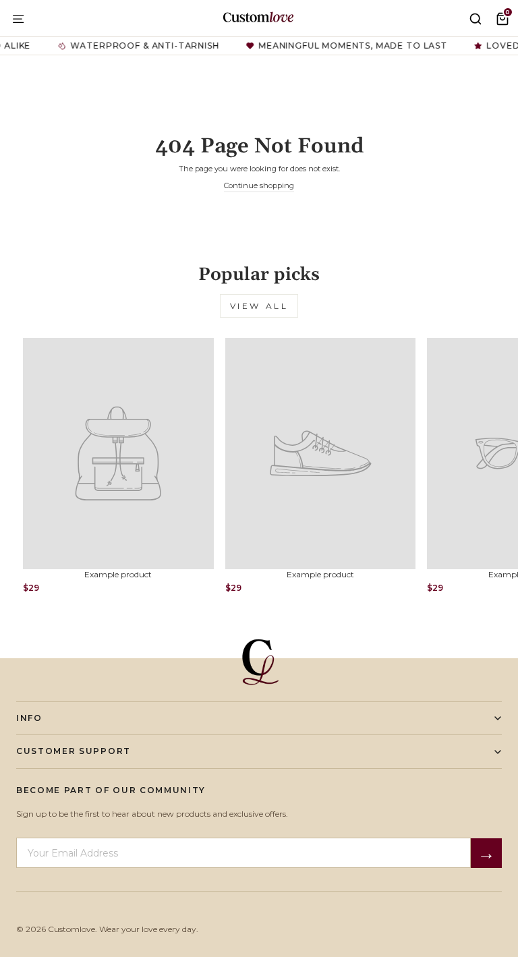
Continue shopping (259, 185)
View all (259, 306)
